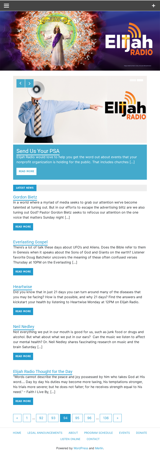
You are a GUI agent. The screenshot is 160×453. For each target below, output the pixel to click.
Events (124, 432)
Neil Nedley (23, 326)
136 (106, 418)
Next (29, 83)
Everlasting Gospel (30, 241)
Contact (93, 439)
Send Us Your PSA (38, 151)
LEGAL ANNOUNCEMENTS (45, 432)
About (73, 432)
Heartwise (22, 286)
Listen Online (70, 439)
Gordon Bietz (25, 197)
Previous (20, 83)
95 (77, 418)
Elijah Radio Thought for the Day (42, 371)
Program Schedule (98, 432)
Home (17, 432)
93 (53, 418)
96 (89, 418)
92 (41, 418)
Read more (26, 171)
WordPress (81, 448)
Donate (141, 432)
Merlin (99, 448)
